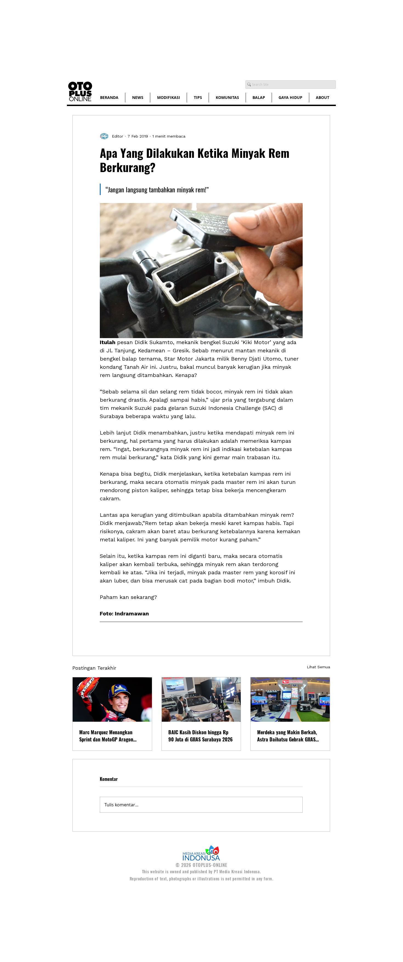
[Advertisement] (164, 38)
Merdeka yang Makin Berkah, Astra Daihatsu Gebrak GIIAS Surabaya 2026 (287, 736)
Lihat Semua (318, 667)
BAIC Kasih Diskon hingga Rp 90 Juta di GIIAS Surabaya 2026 (200, 736)
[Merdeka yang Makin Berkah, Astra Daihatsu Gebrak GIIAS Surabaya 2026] (290, 699)
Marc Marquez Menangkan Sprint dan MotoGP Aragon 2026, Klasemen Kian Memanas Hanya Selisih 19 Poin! (111, 736)
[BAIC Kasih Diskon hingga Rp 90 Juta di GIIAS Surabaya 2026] (201, 699)
